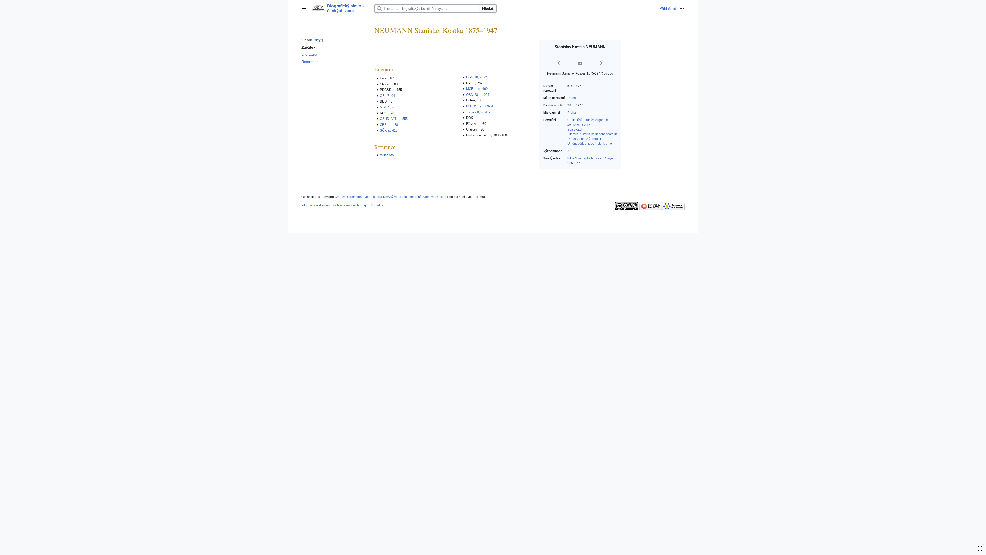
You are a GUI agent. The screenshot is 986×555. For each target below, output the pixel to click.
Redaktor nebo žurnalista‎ (585, 139)
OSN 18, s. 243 (477, 77)
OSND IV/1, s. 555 (394, 119)
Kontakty (377, 205)
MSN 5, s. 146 (390, 107)
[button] (304, 8)
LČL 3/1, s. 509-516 (480, 106)
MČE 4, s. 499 (477, 89)
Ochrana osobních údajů (350, 205)
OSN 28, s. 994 (477, 95)
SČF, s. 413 (388, 130)
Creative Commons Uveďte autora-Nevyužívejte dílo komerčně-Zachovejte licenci (391, 197)
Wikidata (387, 155)
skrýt (318, 40)
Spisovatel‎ (574, 129)
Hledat (488, 8)
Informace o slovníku (315, 205)
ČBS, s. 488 (389, 125)
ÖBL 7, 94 (387, 96)
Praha (571, 98)
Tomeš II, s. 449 (478, 112)
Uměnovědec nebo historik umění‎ (590, 143)
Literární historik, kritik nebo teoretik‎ (592, 134)
